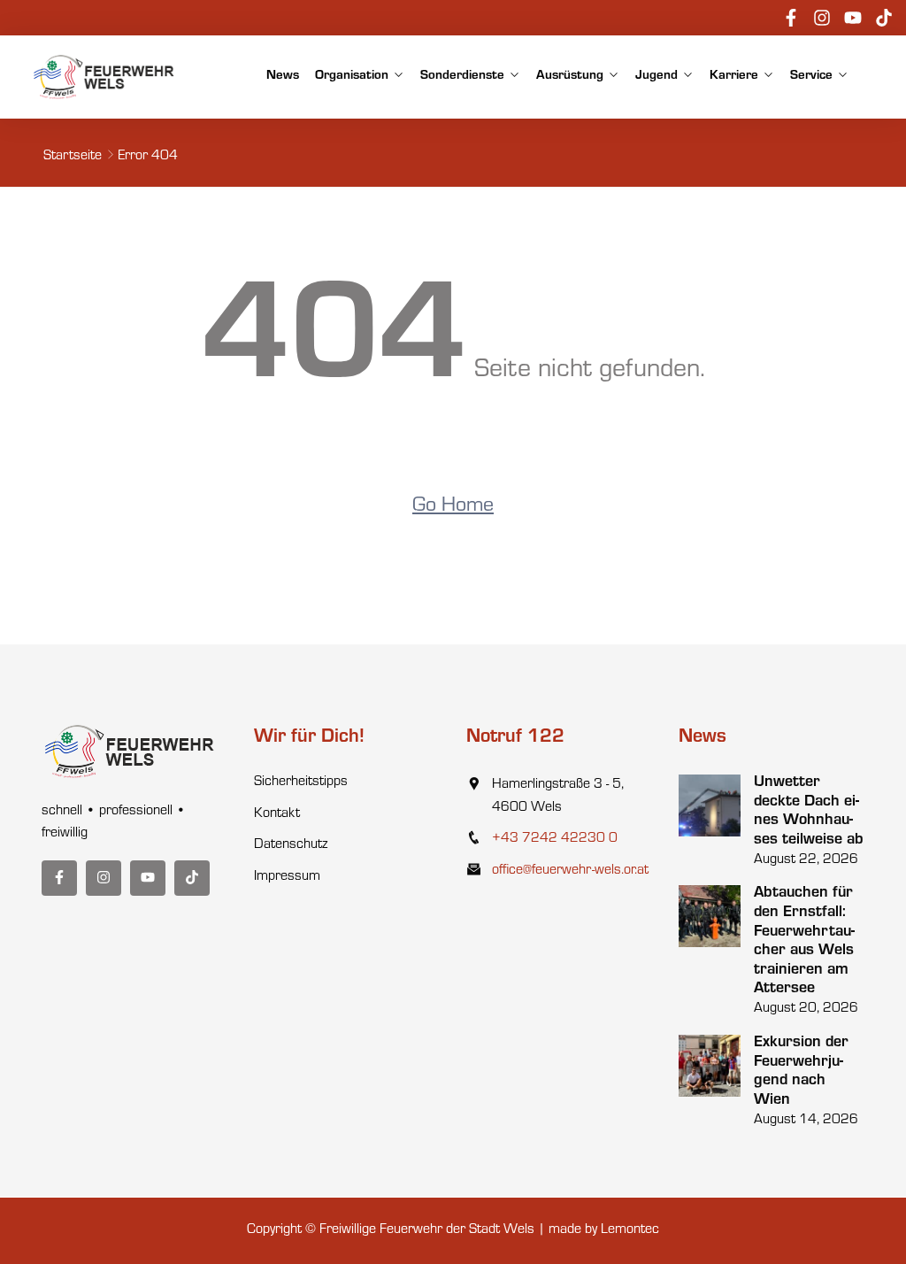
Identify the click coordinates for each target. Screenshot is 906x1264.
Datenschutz (290, 845)
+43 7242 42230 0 (555, 839)
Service (811, 76)
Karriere (734, 76)
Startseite (72, 157)
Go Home (453, 507)
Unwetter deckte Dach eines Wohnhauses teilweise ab (809, 812)
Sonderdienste (462, 76)
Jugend (656, 76)
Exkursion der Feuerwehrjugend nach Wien (801, 1072)
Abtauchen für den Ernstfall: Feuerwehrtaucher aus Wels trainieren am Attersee (804, 942)
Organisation (351, 76)
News (282, 76)
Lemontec (630, 1230)
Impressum (287, 877)
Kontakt (277, 814)
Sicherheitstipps (301, 782)
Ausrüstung (569, 76)
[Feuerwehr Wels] (104, 77)
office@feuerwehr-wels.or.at (570, 871)
